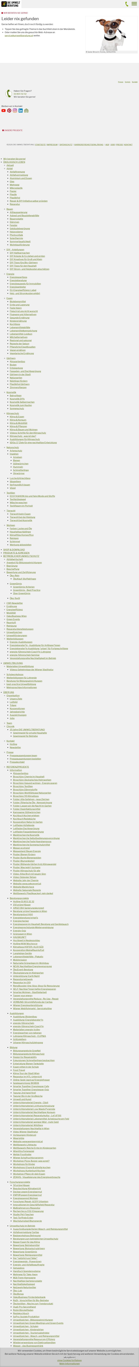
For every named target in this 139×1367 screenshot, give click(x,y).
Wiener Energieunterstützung (28, 1005)
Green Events (13, 619)
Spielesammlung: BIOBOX (26, 1083)
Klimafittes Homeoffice (22, 535)
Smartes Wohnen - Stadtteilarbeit (30, 992)
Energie (10, 274)
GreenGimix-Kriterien (23, 587)
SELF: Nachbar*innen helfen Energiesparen (34, 989)
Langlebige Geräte (22, 953)
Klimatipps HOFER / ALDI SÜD (28, 947)
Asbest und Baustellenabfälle (24, 215)
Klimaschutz (13, 413)
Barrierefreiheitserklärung (88, 145)
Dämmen (14, 222)
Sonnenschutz (17, 408)
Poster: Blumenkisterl (23, 861)
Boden (13, 365)
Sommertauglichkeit (20, 241)
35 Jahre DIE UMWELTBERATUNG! (27, 729)
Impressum (52, 145)
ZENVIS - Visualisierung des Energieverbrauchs (36, 1177)
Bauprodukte (16, 219)
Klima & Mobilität (18, 423)
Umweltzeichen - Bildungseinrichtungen (33, 1320)
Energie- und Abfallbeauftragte (28, 1264)
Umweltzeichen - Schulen (25, 1326)
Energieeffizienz (15, 609)
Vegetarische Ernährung (22, 353)
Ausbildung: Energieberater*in (28, 1020)
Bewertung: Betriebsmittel (26, 1245)
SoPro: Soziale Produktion (26, 1316)
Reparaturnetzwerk (23, 979)
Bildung (14, 1047)
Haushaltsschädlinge (20, 532)
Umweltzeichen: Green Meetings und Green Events (38, 1323)
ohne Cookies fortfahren (69, 1360)
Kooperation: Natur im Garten (27, 822)
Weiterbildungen (15, 639)
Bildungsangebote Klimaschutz (29, 1054)
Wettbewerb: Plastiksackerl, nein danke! (33, 893)
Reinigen (14, 538)
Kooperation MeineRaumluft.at (28, 950)
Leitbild (14, 702)
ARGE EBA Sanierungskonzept (28, 908)
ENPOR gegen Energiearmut (27, 1195)
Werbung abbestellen (20, 545)
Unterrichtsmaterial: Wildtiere (28, 1125)
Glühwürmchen (20, 463)
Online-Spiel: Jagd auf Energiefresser (31, 1080)
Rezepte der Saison (19, 343)
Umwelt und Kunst (22, 1099)
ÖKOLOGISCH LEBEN (14, 162)
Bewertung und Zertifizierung (21, 572)
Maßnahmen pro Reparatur (26, 1208)
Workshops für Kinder (24, 1164)
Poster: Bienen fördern (24, 854)
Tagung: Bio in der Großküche (27, 1096)
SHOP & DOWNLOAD (14, 549)
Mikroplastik (16, 188)
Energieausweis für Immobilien (25, 283)
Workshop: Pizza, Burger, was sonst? (31, 1161)
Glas (12, 181)
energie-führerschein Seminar (25, 655)
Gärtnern (11, 358)
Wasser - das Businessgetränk (28, 1346)
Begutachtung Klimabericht (27, 1188)
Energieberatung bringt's (25, 917)
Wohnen (11, 525)
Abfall (10, 168)
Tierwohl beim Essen (20, 514)
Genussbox (18, 1268)
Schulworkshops (15, 674)
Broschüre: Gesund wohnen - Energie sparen (35, 783)
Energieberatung (18, 280)
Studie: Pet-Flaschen (23, 1214)
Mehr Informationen (69, 1363)
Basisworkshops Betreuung (27, 1235)
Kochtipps (15, 324)
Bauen (10, 209)
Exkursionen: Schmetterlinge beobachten (34, 1060)
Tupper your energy (22, 995)
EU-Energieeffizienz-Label (23, 290)
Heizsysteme (16, 232)
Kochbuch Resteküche (24, 819)
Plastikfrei (15, 197)
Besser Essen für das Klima (26, 1242)
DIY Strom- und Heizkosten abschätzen (29, 269)
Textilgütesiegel (18, 499)
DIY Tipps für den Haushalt (23, 266)
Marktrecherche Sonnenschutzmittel (31, 844)
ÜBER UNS (8, 692)
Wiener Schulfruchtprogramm (28, 1157)
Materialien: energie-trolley (26, 1029)
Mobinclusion (20, 960)
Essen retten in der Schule (26, 1067)
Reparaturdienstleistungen (20, 629)
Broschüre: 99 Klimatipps (26, 796)
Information (16, 770)
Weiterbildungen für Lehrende (22, 677)
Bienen (16, 460)
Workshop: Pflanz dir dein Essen (29, 1174)
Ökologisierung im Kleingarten (28, 973)
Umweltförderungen (17, 635)
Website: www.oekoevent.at (27, 883)
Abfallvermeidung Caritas (26, 1232)
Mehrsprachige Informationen (22, 687)
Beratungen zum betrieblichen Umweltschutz (35, 1239)
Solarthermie (16, 238)
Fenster (13, 225)
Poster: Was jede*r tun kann (26, 867)
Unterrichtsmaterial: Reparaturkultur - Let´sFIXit (37, 1115)
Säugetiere (15, 481)
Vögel (13, 488)
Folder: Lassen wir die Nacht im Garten (32, 806)
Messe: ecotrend (21, 848)
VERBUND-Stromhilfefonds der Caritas (32, 1002)
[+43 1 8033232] (126, 6)
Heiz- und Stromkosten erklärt (25, 293)
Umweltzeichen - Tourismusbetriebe (31, 1333)
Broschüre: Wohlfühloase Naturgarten (32, 793)
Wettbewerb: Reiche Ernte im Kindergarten (34, 1148)
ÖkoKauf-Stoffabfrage (24, 579)
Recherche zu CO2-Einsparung (28, 1211)
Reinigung (12, 626)
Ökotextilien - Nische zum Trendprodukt (33, 1303)
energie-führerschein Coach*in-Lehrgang (30, 652)
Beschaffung (13, 569)
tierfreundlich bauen (20, 485)
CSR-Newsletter (15, 603)
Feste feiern (16, 308)
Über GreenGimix (21, 593)
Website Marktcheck (23, 887)
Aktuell (10, 165)
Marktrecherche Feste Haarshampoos (32, 841)
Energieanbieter (18, 287)
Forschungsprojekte (20, 1182)
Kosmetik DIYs (17, 399)
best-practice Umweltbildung (21, 684)
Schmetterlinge (21, 470)
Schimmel (15, 541)
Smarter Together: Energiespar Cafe (31, 1086)
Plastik (13, 194)
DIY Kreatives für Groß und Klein (26, 259)
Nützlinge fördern (18, 381)
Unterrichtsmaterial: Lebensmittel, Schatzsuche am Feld (41, 1119)
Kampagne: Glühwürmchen (26, 812)
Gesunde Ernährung (20, 317)
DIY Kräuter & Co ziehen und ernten (27, 256)
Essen (9, 298)
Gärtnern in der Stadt (20, 374)
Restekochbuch (21, 1313)
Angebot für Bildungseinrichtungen (24, 562)
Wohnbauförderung (20, 245)
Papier (13, 191)
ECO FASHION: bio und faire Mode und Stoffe (32, 496)
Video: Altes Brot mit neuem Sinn (29, 874)
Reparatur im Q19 (22, 982)
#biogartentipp (17, 361)
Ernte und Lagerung (20, 305)
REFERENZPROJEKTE (18, 767)
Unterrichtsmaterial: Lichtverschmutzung (33, 1106)
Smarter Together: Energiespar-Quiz (31, 1089)
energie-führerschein (23, 1023)
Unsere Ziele (16, 699)
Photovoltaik (16, 235)
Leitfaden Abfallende (23, 825)
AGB (107, 145)
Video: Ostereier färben (24, 877)
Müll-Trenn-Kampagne (24, 1277)
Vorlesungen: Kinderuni (24, 1135)
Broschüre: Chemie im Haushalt (28, 776)
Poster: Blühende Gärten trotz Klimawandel (34, 864)
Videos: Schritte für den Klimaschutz (28, 433)
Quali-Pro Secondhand (24, 1307)
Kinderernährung (18, 321)
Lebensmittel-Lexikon (21, 334)
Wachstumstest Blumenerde (27, 1221)
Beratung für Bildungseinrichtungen (24, 681)
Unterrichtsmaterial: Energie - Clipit (30, 1102)
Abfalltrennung (17, 172)
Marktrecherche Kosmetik (26, 835)
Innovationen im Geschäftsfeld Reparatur (34, 1204)
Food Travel (19, 1070)
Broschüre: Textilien (23, 786)
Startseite (40, 145)
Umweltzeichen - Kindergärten (28, 1329)
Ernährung (12, 606)
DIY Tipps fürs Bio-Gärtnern (24, 262)
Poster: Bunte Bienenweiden (27, 857)
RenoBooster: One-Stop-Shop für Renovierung (36, 986)
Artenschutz (16, 450)
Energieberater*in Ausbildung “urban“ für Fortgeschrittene (39, 648)
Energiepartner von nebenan (27, 1033)
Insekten (14, 454)
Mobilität (11, 613)
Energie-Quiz (19, 930)
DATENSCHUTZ (66, 145)
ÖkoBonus (18, 1294)
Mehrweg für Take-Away (25, 1274)
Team (9, 723)
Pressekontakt (17, 762)
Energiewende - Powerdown (27, 1261)
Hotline (13, 744)
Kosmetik (11, 392)
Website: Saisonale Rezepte (27, 890)
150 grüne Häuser (22, 904)
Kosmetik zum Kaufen (21, 405)
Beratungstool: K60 (23, 914)
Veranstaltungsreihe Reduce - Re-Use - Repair (36, 999)
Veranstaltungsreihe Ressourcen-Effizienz (34, 1339)
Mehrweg (14, 185)
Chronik (10, 726)
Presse (119, 145)
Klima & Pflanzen (18, 426)
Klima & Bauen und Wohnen (23, 429)
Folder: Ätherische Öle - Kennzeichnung (32, 802)
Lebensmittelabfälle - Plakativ (28, 956)
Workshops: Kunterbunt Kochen (29, 1170)
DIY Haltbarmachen (20, 253)
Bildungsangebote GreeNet (27, 1050)
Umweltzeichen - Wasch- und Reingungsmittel (36, 1336)
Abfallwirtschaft (15, 559)
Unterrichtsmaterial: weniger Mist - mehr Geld (36, 1122)
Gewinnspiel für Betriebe (25, 736)
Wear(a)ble (18, 1138)
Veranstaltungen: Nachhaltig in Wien (31, 1128)
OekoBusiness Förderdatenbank (29, 1297)
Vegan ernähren (18, 350)
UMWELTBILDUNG (13, 663)
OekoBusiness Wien (17, 616)
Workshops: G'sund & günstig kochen (31, 1167)
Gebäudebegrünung (20, 228)
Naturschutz (13, 447)
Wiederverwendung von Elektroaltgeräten (34, 1342)
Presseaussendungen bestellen (25, 759)
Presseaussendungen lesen (23, 755)
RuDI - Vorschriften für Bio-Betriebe (31, 1300)
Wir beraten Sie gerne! (16, 13)
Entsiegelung (16, 368)
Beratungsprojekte (19, 898)
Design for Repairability (25, 1057)
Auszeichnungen (18, 715)
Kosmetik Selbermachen (22, 402)
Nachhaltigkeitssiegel (24, 1284)
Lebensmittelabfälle (20, 327)
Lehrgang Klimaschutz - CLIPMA (29, 1036)
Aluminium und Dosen (21, 178)
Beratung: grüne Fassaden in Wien (30, 911)
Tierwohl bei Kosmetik (21, 520)
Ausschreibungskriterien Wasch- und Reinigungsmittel (40, 1229)
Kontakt (128, 145)
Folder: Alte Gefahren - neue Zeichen (31, 799)
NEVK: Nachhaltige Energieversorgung (32, 966)
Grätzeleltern (19, 1039)
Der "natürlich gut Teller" (25, 1258)
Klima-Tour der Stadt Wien (26, 1073)
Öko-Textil (15, 598)
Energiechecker (21, 921)
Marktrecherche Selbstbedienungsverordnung (36, 838)
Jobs (113, 145)
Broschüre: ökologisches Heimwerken (32, 780)
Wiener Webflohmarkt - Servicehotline (32, 1008)
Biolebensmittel (18, 301)
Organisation (13, 695)
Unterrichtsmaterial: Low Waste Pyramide (34, 1109)
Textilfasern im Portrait (21, 506)
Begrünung (12, 566)
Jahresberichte (17, 712)
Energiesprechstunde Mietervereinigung (33, 927)
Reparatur (15, 204)
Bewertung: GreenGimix (25, 1252)
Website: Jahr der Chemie (25, 880)
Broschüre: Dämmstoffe (25, 789)
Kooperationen (17, 708)
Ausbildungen (17, 1013)
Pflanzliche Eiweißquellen (22, 347)
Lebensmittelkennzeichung (23, 330)
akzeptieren (69, 1357)
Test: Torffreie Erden (23, 1217)
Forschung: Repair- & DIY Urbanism (30, 1201)
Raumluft (11, 622)
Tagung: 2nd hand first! (24, 1093)
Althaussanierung (18, 212)
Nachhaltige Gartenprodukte (27, 1281)
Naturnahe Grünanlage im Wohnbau (31, 963)
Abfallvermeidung (19, 175)
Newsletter (15, 747)
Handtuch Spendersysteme (26, 1271)
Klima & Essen (17, 416)
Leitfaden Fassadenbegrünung (28, 832)
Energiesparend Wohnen (25, 1198)
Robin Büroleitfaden (23, 1310)
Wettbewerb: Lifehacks (25, 1144)
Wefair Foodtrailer (22, 1154)
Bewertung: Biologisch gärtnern (29, 1248)
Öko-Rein (14, 575)
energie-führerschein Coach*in (28, 1026)
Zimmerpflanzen (18, 387)
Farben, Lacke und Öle (21, 528)
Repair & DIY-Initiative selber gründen (29, 201)
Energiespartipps (18, 277)
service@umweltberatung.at (19, 35)
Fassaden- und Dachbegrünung (25, 371)
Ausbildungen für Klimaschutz (25, 439)
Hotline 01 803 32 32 (23, 901)
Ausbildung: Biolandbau (25, 1016)
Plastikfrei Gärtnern (19, 384)
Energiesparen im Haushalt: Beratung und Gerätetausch (41, 924)
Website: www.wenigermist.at (28, 1141)
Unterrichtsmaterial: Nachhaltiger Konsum (34, 1112)
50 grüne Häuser (21, 1185)
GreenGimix (16, 583)
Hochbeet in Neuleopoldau (26, 940)
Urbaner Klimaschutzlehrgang (28, 1042)
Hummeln (18, 467)
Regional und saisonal (21, 340)
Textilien (11, 493)
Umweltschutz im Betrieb (22, 1226)
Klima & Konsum (18, 420)
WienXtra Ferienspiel (23, 1151)
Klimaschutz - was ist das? (23, 436)
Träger (13, 705)
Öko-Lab (17, 1290)
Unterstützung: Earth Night (26, 976)
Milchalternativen (18, 337)
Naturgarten (16, 377)
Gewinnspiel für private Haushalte (30, 733)
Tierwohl (11, 510)
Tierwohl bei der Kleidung (22, 517)
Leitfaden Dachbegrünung (26, 828)
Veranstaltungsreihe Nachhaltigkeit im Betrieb (33, 658)
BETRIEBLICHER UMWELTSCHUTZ (21, 556)
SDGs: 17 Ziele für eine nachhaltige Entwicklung (33, 442)
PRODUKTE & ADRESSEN (16, 553)
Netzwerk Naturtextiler (24, 1287)
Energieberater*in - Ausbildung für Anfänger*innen (35, 645)
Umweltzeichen (14, 632)
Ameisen (17, 457)
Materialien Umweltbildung (20, 666)
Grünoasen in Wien (22, 934)
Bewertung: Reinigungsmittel (27, 1255)
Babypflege (15, 395)
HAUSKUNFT (19, 937)
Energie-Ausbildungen (21, 642)
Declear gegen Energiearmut (27, 1192)
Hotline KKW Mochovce (25, 943)
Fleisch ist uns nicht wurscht (24, 311)
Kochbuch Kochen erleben (26, 815)
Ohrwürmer (19, 473)
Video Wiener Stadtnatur (25, 1132)
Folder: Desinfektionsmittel (26, 809)
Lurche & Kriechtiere (20, 478)
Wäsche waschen (18, 502)
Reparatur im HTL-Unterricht (27, 1076)
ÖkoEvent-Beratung (23, 969)
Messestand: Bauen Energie (27, 851)
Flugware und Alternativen (23, 314)
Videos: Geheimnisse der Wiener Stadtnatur (31, 669)
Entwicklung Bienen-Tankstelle (28, 1063)
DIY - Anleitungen (15, 249)
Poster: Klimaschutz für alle (26, 870)
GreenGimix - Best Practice (26, 590)
